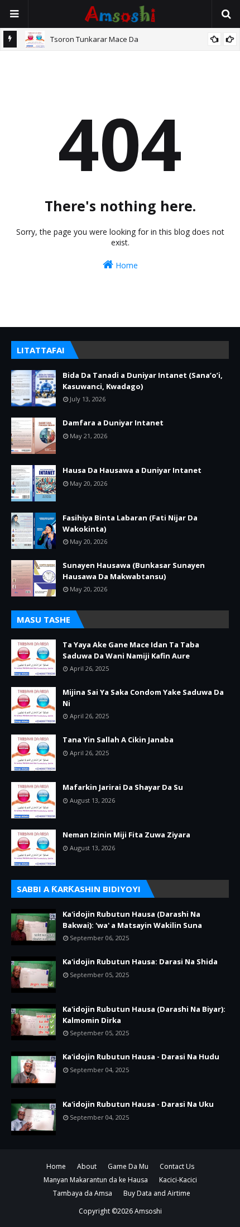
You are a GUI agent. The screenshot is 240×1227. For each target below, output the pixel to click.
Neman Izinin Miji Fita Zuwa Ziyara (126, 835)
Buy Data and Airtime (156, 1193)
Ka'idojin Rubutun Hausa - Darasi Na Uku (138, 1104)
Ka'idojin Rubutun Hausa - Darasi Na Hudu (141, 1056)
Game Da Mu (128, 1166)
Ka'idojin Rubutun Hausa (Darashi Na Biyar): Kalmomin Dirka (144, 1014)
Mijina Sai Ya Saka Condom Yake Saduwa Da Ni (143, 697)
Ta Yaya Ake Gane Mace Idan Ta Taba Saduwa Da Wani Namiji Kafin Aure (131, 650)
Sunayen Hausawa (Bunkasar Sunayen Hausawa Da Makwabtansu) (134, 570)
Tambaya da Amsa (82, 1193)
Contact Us (177, 1166)
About (87, 1166)
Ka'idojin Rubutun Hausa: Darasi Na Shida (140, 961)
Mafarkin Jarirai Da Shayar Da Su (123, 787)
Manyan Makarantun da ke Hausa (96, 1180)
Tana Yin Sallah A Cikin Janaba (118, 740)
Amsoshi (148, 1211)
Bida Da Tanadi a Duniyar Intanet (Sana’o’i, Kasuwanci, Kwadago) (143, 380)
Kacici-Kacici (178, 1180)
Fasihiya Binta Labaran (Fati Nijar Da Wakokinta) (130, 523)
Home (125, 265)
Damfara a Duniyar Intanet (113, 423)
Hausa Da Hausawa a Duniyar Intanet (132, 470)
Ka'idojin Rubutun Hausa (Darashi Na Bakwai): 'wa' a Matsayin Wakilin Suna (132, 919)
